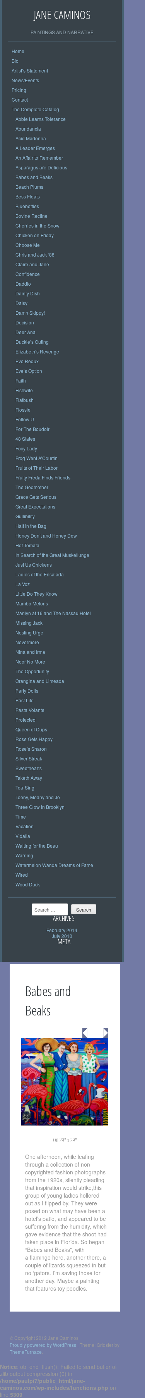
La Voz (22, 584)
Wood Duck (27, 884)
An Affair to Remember (39, 157)
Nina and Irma (30, 651)
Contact (20, 99)
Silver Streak (28, 758)
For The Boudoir (32, 429)
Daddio (23, 283)
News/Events (25, 80)
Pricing (19, 89)
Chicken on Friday (34, 235)
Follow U (24, 419)
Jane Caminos (62, 14)
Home (18, 51)
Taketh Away (28, 777)
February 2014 (61, 930)
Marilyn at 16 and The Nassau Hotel (53, 613)
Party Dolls (26, 690)
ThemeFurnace (26, 1351)
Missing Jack (29, 622)
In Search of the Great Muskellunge (52, 555)
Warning (24, 855)
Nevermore (27, 642)
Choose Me (27, 244)
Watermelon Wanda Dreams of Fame (54, 865)
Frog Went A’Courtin (36, 458)
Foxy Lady (26, 448)
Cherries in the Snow (37, 225)
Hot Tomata (27, 545)
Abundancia (28, 128)
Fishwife (24, 390)
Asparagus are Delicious (41, 167)
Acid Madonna (30, 138)
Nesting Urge (29, 632)
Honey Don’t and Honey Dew (46, 535)
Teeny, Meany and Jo (37, 797)
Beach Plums (29, 186)
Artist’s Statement (30, 70)
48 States (25, 438)
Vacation (24, 826)
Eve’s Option (28, 370)
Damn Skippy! (30, 312)
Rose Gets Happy (34, 739)
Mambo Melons (31, 603)
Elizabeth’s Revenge (37, 351)
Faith (20, 380)
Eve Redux (27, 361)
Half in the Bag (30, 525)
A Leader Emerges (35, 148)
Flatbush (24, 399)
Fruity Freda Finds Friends (42, 477)
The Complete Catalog (35, 109)
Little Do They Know (36, 593)
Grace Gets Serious (35, 496)
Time (20, 816)
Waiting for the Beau (36, 845)
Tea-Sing (24, 787)
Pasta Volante (29, 710)
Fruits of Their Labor (36, 467)
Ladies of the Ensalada (39, 574)
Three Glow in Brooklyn (40, 806)
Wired (21, 874)
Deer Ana (25, 332)
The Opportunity (32, 671)
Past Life (24, 700)
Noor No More (30, 661)
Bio (15, 60)
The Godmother (31, 487)
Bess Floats (27, 196)
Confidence (27, 274)
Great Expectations (35, 506)
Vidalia (22, 836)
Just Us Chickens (33, 564)
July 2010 (62, 936)
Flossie (23, 409)
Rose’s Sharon (31, 748)
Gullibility (25, 516)
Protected (25, 719)
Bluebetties (27, 206)
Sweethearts (28, 768)
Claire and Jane (32, 264)
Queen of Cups (31, 729)
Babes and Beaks (34, 177)
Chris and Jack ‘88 (35, 254)
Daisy (21, 303)
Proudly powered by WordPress (43, 1344)
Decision (24, 322)
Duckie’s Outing (32, 341)
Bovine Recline (31, 215)
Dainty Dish (27, 293)
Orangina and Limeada (39, 680)
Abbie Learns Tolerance (40, 118)
